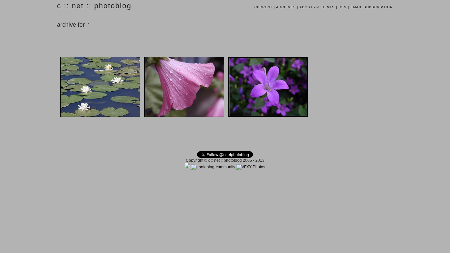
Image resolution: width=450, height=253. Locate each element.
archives (286, 7)
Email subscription (372, 7)
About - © (309, 7)
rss (343, 7)
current (263, 7)
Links (329, 7)
